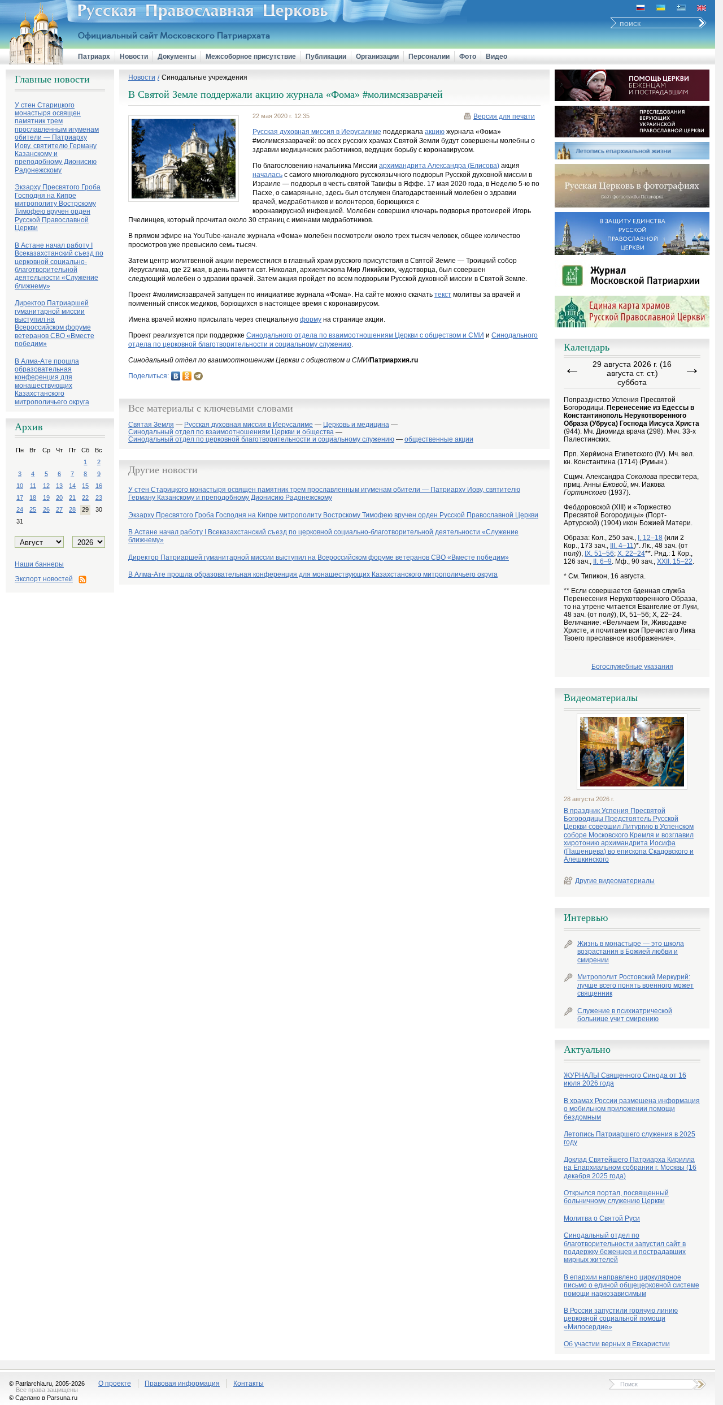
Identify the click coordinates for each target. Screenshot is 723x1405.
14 (72, 485)
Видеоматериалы (601, 697)
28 (72, 509)
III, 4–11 (622, 546)
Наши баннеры (39, 564)
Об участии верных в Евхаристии (617, 1344)
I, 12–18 (650, 538)
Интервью (586, 917)
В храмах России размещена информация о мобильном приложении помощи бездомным (632, 1109)
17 (19, 497)
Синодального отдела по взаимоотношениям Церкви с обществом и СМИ (365, 335)
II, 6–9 (602, 561)
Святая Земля (151, 425)
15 (85, 485)
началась (267, 175)
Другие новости (163, 469)
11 (33, 485)
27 (59, 509)
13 (59, 485)
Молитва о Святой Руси (602, 1218)
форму (310, 319)
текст (442, 295)
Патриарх (94, 56)
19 (46, 497)
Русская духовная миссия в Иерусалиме (316, 132)
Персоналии (429, 56)
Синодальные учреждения (204, 77)
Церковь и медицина (356, 425)
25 (32, 509)
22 (85, 497)
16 (98, 485)
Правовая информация (182, 1383)
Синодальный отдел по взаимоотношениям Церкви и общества (231, 432)
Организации (377, 56)
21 (72, 497)
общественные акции (438, 439)
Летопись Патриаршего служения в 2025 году (629, 1138)
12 (46, 485)
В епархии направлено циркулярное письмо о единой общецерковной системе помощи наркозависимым (631, 1285)
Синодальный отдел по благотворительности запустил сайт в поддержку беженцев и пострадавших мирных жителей (625, 1247)
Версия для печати (504, 116)
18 (32, 497)
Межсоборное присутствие (251, 56)
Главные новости (52, 79)
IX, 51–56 (599, 553)
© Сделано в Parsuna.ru (43, 1397)
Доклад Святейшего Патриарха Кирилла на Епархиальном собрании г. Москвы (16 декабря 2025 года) (630, 1168)
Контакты (248, 1383)
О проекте (114, 1383)
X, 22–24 (631, 553)
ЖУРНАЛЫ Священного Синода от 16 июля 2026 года (625, 1079)
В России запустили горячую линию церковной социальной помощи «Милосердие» (621, 1319)
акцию (435, 132)
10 (19, 485)
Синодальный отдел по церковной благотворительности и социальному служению (261, 439)
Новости (134, 56)
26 (46, 509)
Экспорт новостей (44, 579)
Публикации (326, 56)
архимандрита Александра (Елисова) (439, 166)
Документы (177, 56)
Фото (467, 56)
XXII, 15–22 (674, 561)
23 (98, 497)
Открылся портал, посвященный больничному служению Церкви (616, 1197)
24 (19, 509)
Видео (496, 56)
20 (59, 497)
